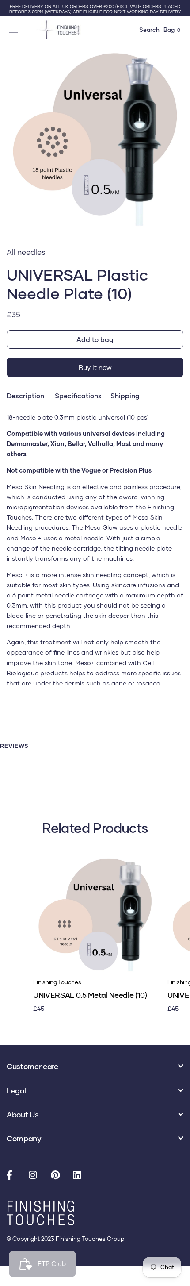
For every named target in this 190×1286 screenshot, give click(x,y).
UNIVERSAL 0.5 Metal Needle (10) (90, 995)
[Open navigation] (14, 29)
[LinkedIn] (79, 1176)
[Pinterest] (57, 1176)
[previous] (10, 148)
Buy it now (95, 367)
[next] (180, 148)
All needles (26, 252)
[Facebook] (13, 1176)
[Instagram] (35, 1176)
